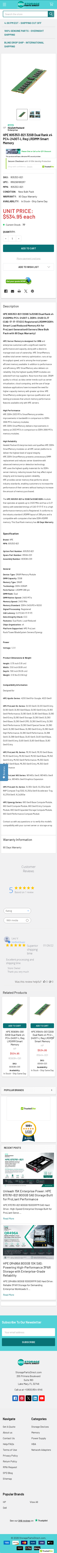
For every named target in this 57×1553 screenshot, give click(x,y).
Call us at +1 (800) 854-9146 (28, 1389)
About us (7, 1432)
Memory (35, 1432)
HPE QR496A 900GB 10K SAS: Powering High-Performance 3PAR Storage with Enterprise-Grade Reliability (27, 1269)
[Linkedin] (35, 1398)
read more (8, 1218)
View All (34, 1501)
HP (4, 1501)
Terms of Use (10, 1449)
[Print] (19, 291)
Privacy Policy (10, 1455)
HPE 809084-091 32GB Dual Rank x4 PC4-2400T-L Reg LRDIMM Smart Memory (15, 1038)
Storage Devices (40, 1426)
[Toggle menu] (4, 4)
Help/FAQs (8, 1443)
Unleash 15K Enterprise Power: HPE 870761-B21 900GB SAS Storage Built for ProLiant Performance (28, 1195)
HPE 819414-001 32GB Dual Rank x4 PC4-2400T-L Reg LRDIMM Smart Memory (42, 1036)
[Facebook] (6, 291)
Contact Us (9, 1438)
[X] (26, 291)
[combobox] (17, 911)
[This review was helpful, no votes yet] (44, 981)
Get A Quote (9, 1426)
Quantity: (9, 231)
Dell (5, 1507)
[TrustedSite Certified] (31, 163)
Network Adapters (41, 1449)
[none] (28, 81)
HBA (33, 1443)
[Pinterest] (32, 291)
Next (53, 1037)
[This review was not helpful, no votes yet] (50, 981)
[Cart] (52, 4)
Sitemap (7, 1478)
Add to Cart (14, 1025)
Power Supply (38, 1438)
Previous (4, 1037)
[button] (28, 267)
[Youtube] (42, 1398)
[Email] (12, 291)
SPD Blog (8, 1472)
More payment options (29, 258)
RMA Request (10, 1467)
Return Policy (10, 1461)
